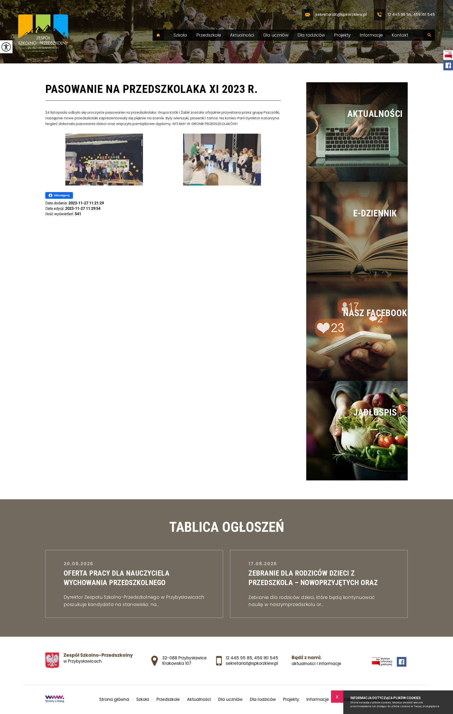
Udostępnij (62, 195)
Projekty (342, 35)
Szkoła (180, 35)
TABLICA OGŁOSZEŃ (226, 527)
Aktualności (242, 35)
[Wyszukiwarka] (429, 35)
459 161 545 (266, 658)
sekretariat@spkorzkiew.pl (341, 14)
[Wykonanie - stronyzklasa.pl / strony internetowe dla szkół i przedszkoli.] (54, 699)
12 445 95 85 (239, 658)
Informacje (371, 35)
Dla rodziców (311, 35)
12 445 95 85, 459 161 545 (411, 14)
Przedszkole (208, 35)
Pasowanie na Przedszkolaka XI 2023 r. (151, 89)
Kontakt (400, 35)
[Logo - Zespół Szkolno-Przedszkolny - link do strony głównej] (43, 31)
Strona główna (158, 35)
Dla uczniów (276, 35)
